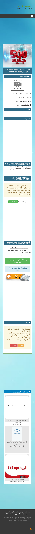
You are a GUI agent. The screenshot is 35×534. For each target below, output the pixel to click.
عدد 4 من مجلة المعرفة (16, 479)
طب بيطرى (20, 97)
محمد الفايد (16, 424)
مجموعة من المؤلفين (24, 72)
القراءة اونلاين (13, 201)
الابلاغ (20, 345)
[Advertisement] (17, 32)
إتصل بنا (13, 345)
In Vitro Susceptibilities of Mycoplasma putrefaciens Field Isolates (17, 70)
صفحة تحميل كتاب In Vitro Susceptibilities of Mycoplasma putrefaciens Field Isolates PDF (17, 260)
